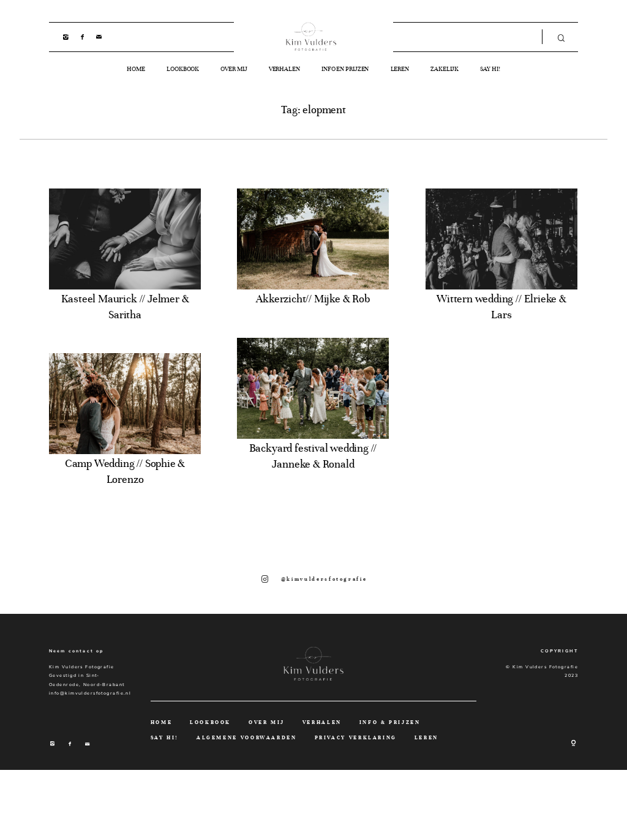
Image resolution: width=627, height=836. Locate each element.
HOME (136, 69)
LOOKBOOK (183, 69)
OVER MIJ (233, 69)
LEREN (400, 69)
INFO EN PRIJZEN (345, 69)
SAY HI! (490, 69)
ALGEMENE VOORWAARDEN (247, 738)
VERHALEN (284, 69)
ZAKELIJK (444, 69)
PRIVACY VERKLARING (356, 738)
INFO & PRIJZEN (390, 722)
